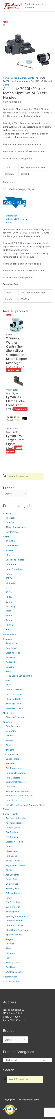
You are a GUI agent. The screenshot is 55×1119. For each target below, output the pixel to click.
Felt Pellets (11, 657)
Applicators (11, 643)
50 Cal (9, 602)
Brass (8, 610)
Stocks (9, 745)
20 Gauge (10, 583)
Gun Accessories (11, 754)
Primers (9, 625)
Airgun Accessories (15, 527)
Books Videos (9, 634)
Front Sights (12, 837)
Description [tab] (11, 215)
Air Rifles (10, 522)
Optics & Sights (10, 814)
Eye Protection (13, 907)
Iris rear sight (12, 851)
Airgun (9, 948)
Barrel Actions (13, 726)
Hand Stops (11, 800)
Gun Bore (10, 846)
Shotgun (10, 740)
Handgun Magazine (15, 773)
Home (6, 78)
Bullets (9, 615)
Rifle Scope (11, 856)
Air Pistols (10, 518)
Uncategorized (10, 976)
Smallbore (11, 967)
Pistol (8, 958)
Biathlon (10, 763)
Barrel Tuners (12, 759)
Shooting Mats (13, 911)
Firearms (7, 722)
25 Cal (9, 592)
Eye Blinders (12, 832)
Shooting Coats (13, 699)
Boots (8, 684)
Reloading (10, 606)
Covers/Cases (13, 827)
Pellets (9, 574)
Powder (9, 620)
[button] (4, 25)
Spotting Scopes (14, 934)
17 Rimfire (10, 541)
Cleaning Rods (13, 653)
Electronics (8, 713)
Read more (20, 409)
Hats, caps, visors (14, 694)
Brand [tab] (9, 222)
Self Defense (12, 532)
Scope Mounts (13, 860)
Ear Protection (13, 902)
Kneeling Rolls (12, 888)
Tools (8, 629)
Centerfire (11, 564)
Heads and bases (14, 925)
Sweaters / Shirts (14, 708)
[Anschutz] (14, 202)
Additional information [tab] (17, 219)
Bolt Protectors (13, 768)
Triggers (10, 750)
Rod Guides (11, 662)
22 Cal (9, 587)
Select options (14, 450)
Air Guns (7, 513)
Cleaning (7, 639)
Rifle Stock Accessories (17, 791)
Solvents (10, 667)
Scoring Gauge (13, 962)
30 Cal (9, 597)
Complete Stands (14, 920)
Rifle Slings (11, 786)
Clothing (7, 680)
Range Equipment (11, 875)
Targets (9, 939)
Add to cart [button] (13, 370)
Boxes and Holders (15, 560)
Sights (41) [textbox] (24, 1060)
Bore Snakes (12, 648)
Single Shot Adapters (16, 782)
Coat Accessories (14, 689)
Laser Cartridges (14, 569)
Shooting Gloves (14, 703)
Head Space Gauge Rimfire (19, 676)
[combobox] (27, 1060)
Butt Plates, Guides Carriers (19, 795)
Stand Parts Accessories (18, 930)
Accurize (10, 943)
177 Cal (9, 578)
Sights (9, 870)
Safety (9, 898)
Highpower (11, 953)
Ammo (6, 536)
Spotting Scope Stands (17, 916)
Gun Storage (12, 884)
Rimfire (9, 735)
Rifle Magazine (13, 777)
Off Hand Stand (13, 893)
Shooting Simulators (16, 717)
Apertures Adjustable (16, 818)
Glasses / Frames (14, 842)
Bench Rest (11, 879)
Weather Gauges (14, 972)
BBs (8, 555)
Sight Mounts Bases (15, 865)
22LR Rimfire (12, 545)
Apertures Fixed (13, 823)
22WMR (9, 550)
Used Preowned (11, 981)
